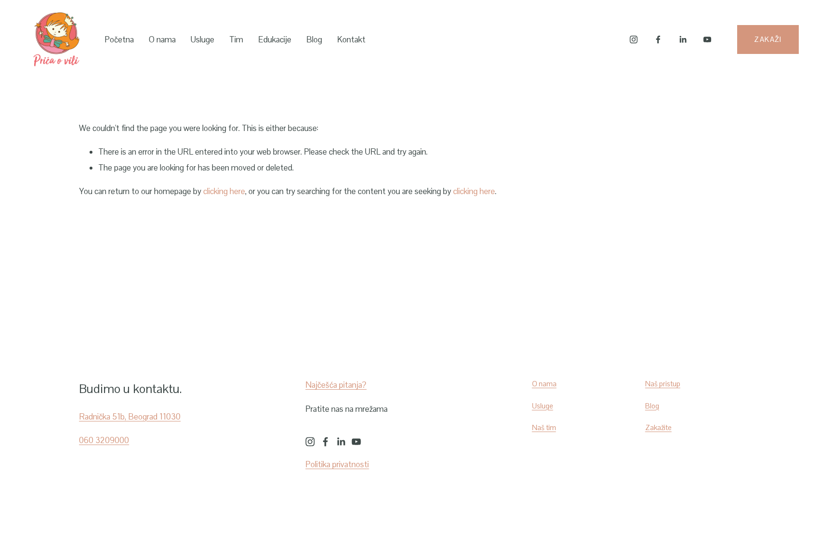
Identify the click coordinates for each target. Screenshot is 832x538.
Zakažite (658, 427)
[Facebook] (658, 39)
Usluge (202, 39)
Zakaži (768, 39)
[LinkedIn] (683, 39)
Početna (119, 39)
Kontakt (351, 39)
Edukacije (274, 39)
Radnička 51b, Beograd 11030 (130, 416)
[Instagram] (633, 39)
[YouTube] (707, 39)
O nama (162, 39)
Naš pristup (662, 383)
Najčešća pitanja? (335, 385)
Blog (314, 39)
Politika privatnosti (337, 464)
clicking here (224, 191)
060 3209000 (104, 440)
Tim (236, 39)
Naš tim (544, 427)
